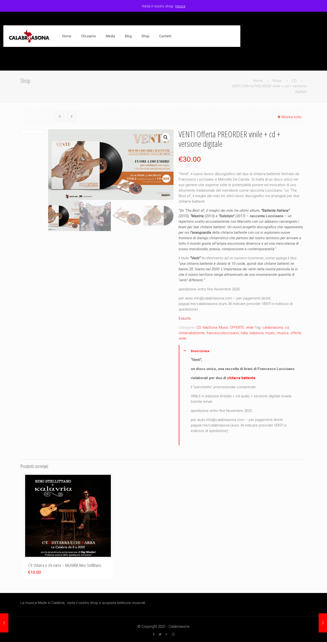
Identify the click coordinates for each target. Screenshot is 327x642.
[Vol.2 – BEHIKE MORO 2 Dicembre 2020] (323, 622)
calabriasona (272, 327)
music (270, 333)
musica (282, 333)
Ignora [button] (180, 6)
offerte (295, 333)
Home (258, 80)
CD (294, 80)
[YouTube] (166, 634)
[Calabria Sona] (29, 36)
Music (277, 80)
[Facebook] (153, 634)
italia (244, 333)
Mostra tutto (291, 117)
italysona (256, 333)
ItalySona (210, 327)
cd (287, 327)
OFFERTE (237, 327)
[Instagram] (173, 634)
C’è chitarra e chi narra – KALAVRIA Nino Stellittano (64, 565)
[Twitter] (160, 634)
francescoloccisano (222, 333)
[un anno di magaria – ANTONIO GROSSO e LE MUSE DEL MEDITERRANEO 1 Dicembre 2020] (4, 622)
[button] (165, 137)
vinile (250, 327)
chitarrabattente (192, 333)
